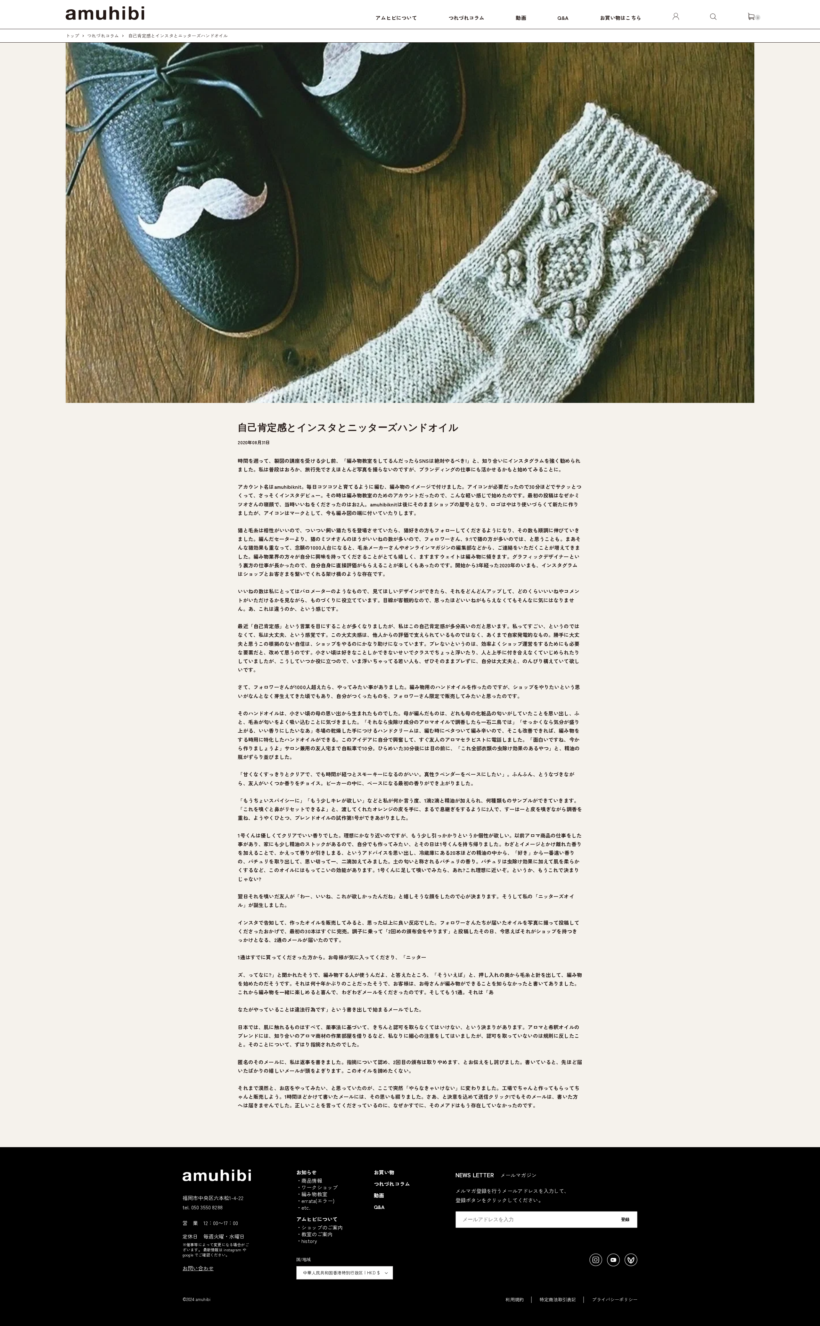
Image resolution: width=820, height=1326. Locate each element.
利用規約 (514, 1299)
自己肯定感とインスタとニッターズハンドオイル (178, 35)
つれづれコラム (466, 17)
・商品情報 (309, 1180)
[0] (751, 17)
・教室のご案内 (314, 1234)
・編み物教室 (311, 1194)
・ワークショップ (317, 1187)
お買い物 (384, 1172)
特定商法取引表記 (558, 1299)
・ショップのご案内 (319, 1227)
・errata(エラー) (315, 1201)
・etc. (303, 1207)
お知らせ (306, 1172)
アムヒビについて (396, 17)
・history (306, 1241)
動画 (521, 17)
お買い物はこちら (620, 17)
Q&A (562, 17)
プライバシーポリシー (614, 1299)
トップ (72, 35)
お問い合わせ (198, 1268)
